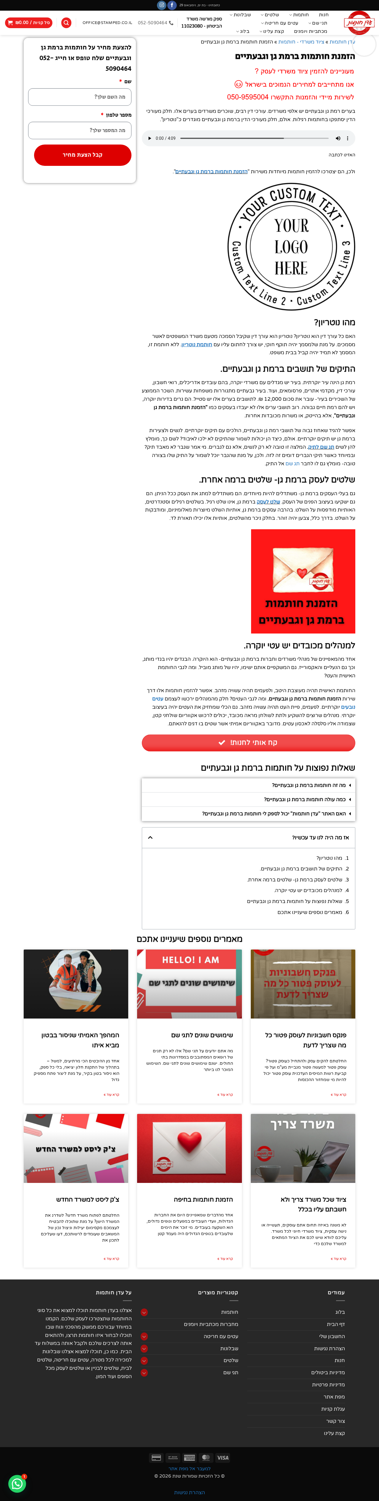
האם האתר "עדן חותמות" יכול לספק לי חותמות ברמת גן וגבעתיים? (274, 814)
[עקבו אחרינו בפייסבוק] (172, 5)
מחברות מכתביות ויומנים (211, 1324)
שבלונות (242, 14)
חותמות (301, 14)
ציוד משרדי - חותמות (301, 42)
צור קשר (335, 1421)
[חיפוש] (66, 22)
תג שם (292, 464)
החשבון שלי (332, 1336)
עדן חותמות (342, 42)
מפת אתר (334, 1397)
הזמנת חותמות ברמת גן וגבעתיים (211, 172)
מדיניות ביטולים (328, 1373)
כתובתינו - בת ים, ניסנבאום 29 (199, 5)
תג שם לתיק (321, 447)
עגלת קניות (333, 1409)
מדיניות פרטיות (328, 1385)
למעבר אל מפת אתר (189, 1468)
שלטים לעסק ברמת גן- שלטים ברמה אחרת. (294, 880)
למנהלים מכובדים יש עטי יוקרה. (308, 890)
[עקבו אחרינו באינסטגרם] (161, 5)
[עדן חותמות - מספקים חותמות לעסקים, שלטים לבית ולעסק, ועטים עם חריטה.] (358, 23)
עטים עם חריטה (281, 23)
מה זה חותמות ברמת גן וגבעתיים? (309, 785)
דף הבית (336, 1324)
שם (127, 82)
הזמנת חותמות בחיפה (203, 1199)
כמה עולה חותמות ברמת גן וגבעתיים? (305, 799)
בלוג (244, 31)
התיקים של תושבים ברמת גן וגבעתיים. (301, 869)
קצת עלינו (273, 31)
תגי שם (319, 23)
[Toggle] (144, 1312)
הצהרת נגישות (329, 1349)
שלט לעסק (268, 502)
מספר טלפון (118, 115)
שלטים (272, 14)
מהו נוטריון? (329, 858)
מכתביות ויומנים (310, 31)
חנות (324, 14)
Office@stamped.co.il (107, 22)
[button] (29, 22)
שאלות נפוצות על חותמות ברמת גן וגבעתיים (294, 901)
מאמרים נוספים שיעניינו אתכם (309, 912)
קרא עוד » (338, 1095)
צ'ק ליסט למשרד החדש (87, 1199)
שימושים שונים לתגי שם (202, 1035)
